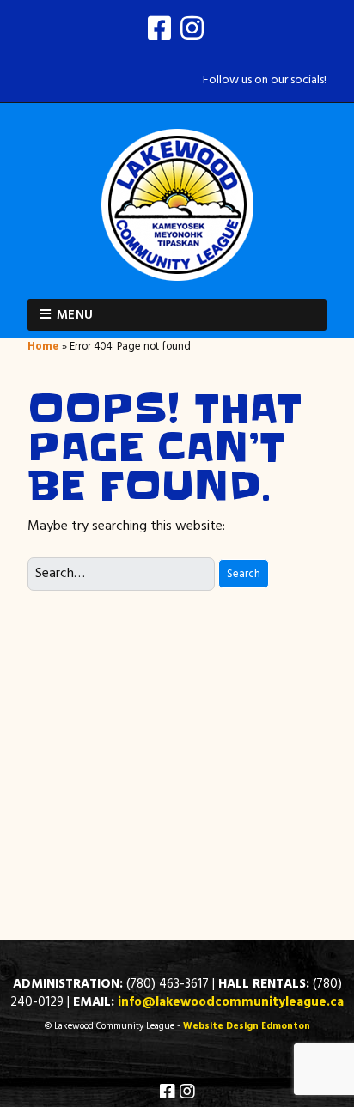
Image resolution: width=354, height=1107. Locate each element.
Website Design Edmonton (246, 1026)
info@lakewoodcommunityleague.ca (231, 1002)
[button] (243, 574)
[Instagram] (192, 31)
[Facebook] (161, 31)
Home (43, 347)
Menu (75, 315)
